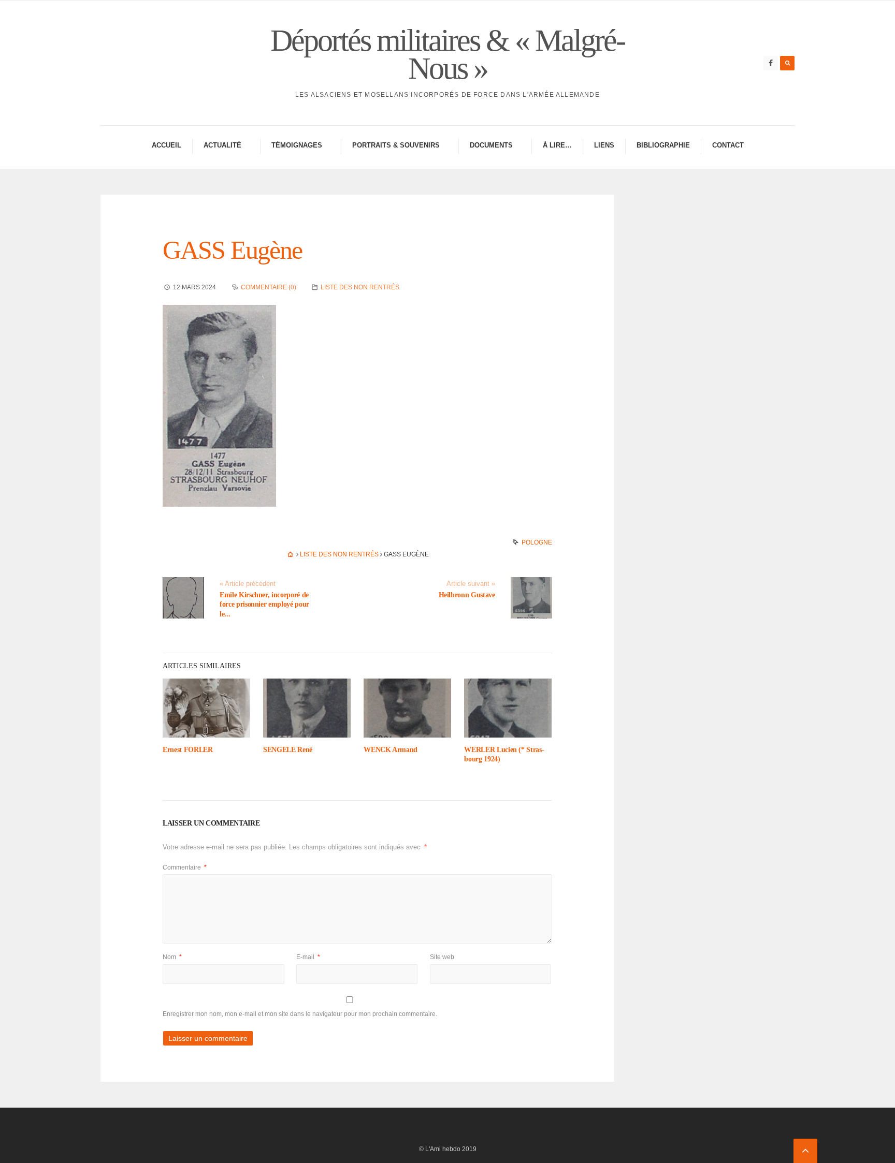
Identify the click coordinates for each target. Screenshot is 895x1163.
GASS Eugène (232, 249)
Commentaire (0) (268, 287)
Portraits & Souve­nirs (396, 145)
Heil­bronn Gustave (467, 595)
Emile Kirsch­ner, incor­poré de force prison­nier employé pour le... (264, 604)
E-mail (308, 957)
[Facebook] (770, 63)
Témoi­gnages (296, 145)
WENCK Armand (390, 750)
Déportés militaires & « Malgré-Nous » (447, 54)
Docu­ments (491, 145)
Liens (604, 145)
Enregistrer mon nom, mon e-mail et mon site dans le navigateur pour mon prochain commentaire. (300, 1014)
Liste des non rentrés (360, 287)
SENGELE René (287, 750)
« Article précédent (248, 583)
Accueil (166, 145)
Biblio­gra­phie (663, 145)
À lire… (557, 145)
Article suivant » (470, 583)
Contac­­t (728, 145)
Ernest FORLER (187, 750)
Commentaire (185, 867)
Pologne (537, 542)
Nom (172, 957)
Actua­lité (222, 145)
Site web (442, 957)
